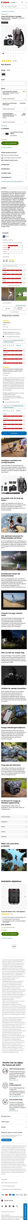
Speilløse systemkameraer (8, 11)
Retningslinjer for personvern (9, 1182)
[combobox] (14, 6)
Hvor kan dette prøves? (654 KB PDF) (11, 181)
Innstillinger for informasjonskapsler (11, 1189)
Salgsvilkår (4, 1179)
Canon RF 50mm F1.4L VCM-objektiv (13, 911)
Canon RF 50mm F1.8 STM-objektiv (16, 133)
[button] (3, 53)
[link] (14, 93)
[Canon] (5, 2)
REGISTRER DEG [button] (6, 1140)
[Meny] (26, 2)
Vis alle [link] (3, 125)
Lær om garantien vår (15, 1096)
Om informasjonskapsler (8, 1186)
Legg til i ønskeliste (7, 147)
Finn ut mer (12, 1080)
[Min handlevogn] (22, 2)
